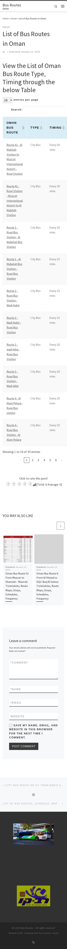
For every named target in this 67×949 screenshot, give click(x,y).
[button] (22, 128)
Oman (14, 18)
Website (17, 716)
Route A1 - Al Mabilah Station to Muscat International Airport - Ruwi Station (15, 159)
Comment (19, 662)
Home (6, 18)
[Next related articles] (60, 525)
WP (21, 933)
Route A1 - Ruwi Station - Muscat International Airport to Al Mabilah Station (15, 200)
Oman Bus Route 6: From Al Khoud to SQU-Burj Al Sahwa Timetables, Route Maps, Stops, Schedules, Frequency (47, 586)
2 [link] (32, 460)
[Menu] (62, 6)
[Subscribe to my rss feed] (33, 942)
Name (15, 689)
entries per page (26, 99)
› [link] (61, 460)
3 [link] (38, 460)
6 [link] (56, 460)
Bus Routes (27, 928)
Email (16, 702)
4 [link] (44, 460)
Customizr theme (50, 933)
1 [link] (26, 460)
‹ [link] (20, 460)
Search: (17, 109)
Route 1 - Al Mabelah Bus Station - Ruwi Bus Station (14, 268)
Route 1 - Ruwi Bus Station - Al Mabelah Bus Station (14, 237)
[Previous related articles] (52, 525)
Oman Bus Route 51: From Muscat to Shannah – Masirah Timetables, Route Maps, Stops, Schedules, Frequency (17, 586)
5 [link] (50, 460)
